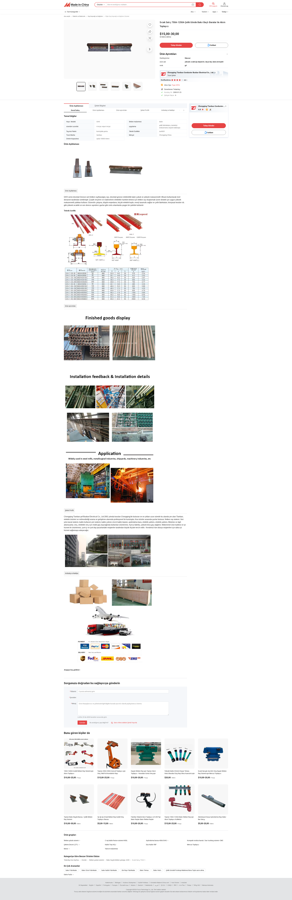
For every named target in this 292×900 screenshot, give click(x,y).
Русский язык (124, 885)
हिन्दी (175, 885)
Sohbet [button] (213, 45)
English (91, 885)
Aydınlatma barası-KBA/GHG (156, 840)
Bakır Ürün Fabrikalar (89, 870)
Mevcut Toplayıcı (193, 844)
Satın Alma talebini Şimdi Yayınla (124, 722)
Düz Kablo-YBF (151, 844)
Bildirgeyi (118, 882)
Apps (214, 12)
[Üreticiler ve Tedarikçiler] (76, 4)
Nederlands (148, 885)
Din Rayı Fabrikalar (128, 870)
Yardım (204, 12)
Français (114, 885)
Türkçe (189, 885)
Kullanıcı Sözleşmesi (129, 882)
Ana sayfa (67, 16)
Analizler (184, 882)
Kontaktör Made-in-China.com (160, 882)
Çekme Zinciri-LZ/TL (71, 844)
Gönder (82, 722)
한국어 (163, 885)
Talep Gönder (176, 45)
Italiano (133, 885)
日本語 (169, 885)
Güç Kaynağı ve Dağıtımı (95, 16)
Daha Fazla (68, 874)
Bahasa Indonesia (207, 885)
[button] (179, 110)
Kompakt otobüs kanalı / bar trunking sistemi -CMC (205, 840)
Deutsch (140, 885)
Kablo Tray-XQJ (110, 844)
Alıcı (192, 12)
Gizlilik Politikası (143, 882)
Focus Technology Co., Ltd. (145, 889)
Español (98, 885)
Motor (66, 849)
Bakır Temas (144, 870)
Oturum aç (224, 6)
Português (106, 885)
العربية (157, 885)
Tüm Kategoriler (72, 12)
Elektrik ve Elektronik (79, 16)
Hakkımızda (109, 882)
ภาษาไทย (182, 885)
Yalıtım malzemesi (111, 849)
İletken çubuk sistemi (71, 840)
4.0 (199, 109)
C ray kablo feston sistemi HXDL (116, 840)
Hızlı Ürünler (175, 882)
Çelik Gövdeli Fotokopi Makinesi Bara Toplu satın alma (185, 870)
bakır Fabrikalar (71, 870)
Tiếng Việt (196, 885)
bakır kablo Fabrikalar (109, 870)
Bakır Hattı (157, 870)
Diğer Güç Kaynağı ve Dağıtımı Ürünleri (117, 16)
